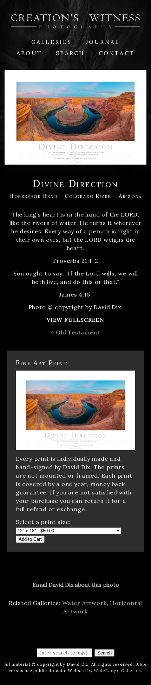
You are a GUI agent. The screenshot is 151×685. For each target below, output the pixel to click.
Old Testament (78, 332)
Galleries (51, 41)
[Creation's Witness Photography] (75, 24)
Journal (103, 41)
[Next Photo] (148, 118)
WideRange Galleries (117, 670)
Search (70, 52)
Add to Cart (30, 539)
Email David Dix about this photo (75, 584)
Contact (116, 52)
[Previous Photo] (2, 118)
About (29, 52)
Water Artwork (84, 602)
